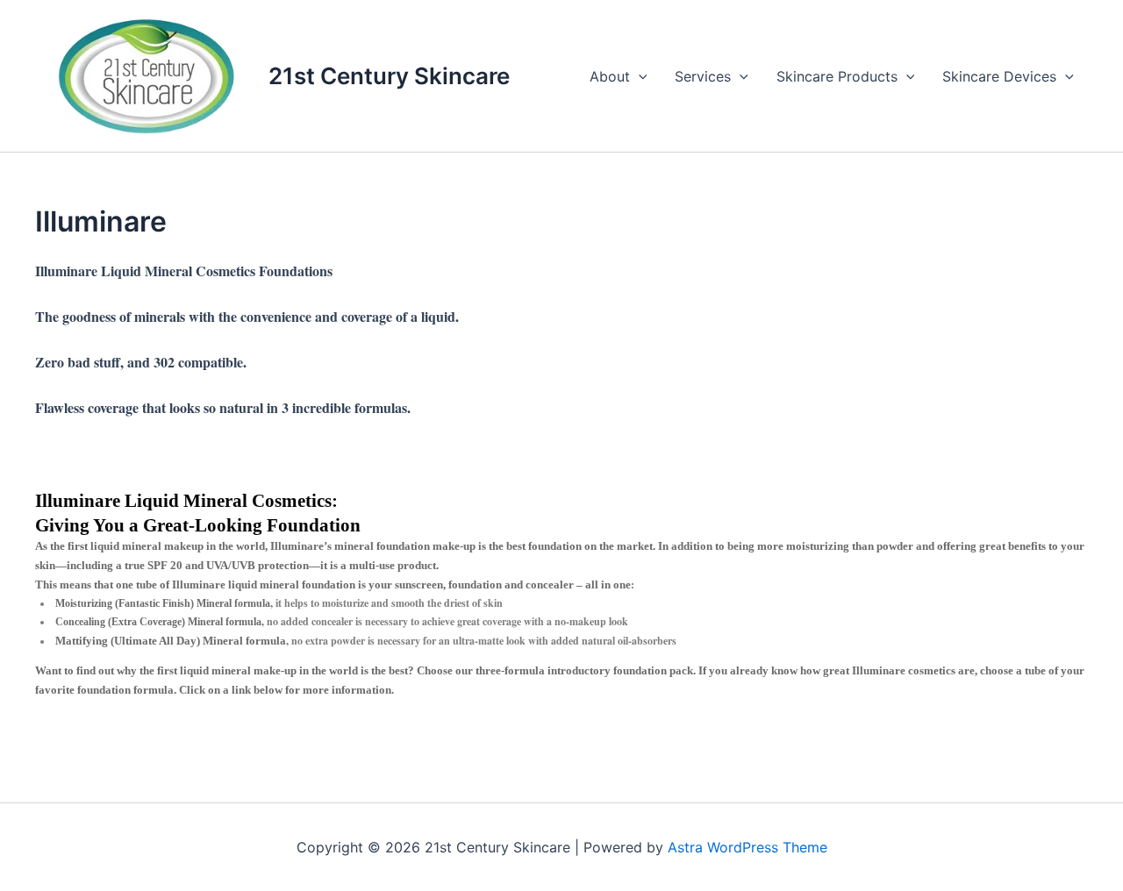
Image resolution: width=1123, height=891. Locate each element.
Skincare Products (837, 76)
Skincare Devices (999, 76)
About (610, 76)
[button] (638, 76)
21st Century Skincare (389, 75)
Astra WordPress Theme (747, 847)
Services (703, 76)
